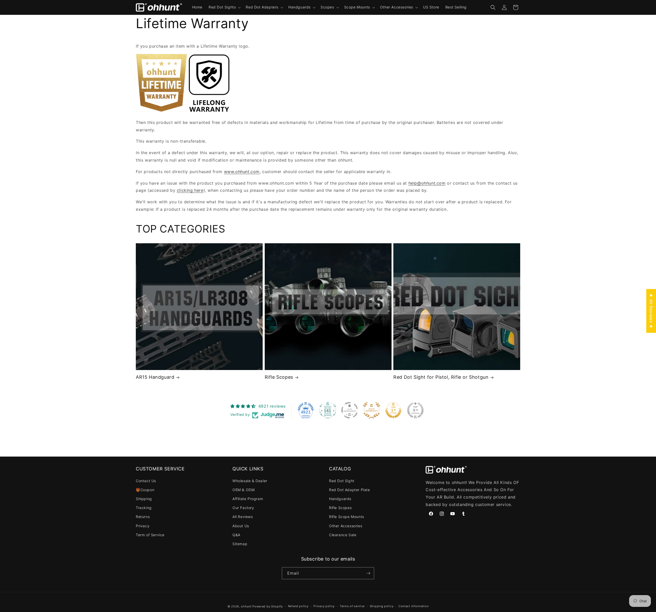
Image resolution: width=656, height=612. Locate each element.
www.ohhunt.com (242, 171)
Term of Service (150, 535)
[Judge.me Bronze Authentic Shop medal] (371, 410)
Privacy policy (324, 606)
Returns (143, 516)
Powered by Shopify (267, 606)
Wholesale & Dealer (249, 481)
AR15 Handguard (155, 377)
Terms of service (352, 606)
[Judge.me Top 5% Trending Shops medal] (415, 410)
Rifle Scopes (279, 377)
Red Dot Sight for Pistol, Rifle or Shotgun (440, 377)
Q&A (236, 535)
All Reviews (242, 516)
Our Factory (243, 507)
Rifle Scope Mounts (346, 516)
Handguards (340, 499)
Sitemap (239, 544)
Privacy (142, 526)
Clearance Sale (342, 535)
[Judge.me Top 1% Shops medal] (393, 410)
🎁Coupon (145, 490)
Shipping (144, 499)
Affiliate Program (247, 499)
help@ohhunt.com (427, 183)
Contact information (413, 606)
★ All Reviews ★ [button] (651, 311)
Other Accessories (345, 526)
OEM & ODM (243, 490)
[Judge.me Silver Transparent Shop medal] (349, 410)
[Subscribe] (368, 573)
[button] (224, 7)
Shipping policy (382, 606)
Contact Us (146, 481)
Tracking (144, 507)
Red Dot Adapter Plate (349, 490)
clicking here (190, 190)
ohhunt (246, 606)
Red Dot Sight (341, 481)
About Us (240, 526)
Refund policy (298, 606)
